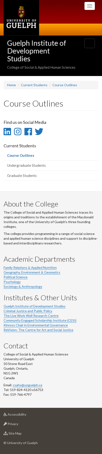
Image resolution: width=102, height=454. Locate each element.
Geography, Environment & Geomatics (32, 272)
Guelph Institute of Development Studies (36, 51)
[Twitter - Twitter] (39, 131)
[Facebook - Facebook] (28, 131)
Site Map (22, 434)
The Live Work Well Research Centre (31, 316)
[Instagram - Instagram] (17, 131)
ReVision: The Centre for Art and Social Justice (38, 330)
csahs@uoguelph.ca (27, 385)
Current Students (34, 85)
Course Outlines (64, 85)
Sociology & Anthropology (23, 286)
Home (11, 85)
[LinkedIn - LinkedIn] (7, 131)
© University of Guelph (21, 443)
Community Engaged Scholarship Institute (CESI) (40, 320)
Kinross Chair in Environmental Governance (36, 325)
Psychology (12, 282)
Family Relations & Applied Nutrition (30, 267)
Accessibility (24, 415)
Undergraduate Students (26, 165)
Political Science (16, 277)
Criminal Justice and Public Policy (28, 311)
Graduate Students (22, 175)
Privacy (20, 425)
